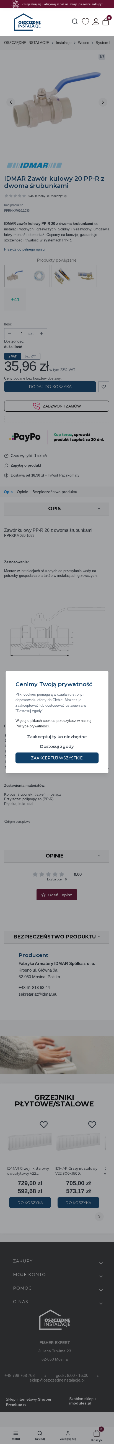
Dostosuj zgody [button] (57, 746)
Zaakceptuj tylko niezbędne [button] (57, 736)
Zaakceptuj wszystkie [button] (57, 757)
